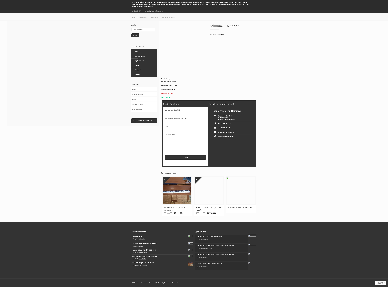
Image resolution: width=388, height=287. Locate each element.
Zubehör (137, 74)
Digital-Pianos (139, 61)
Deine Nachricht (170, 134)
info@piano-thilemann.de (155, 11)
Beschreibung (165, 79)
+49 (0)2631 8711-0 (224, 123)
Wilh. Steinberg (137, 109)
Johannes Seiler (137, 94)
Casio (134, 89)
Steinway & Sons (137, 104)
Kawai (134, 99)
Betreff (167, 126)
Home (133, 17)
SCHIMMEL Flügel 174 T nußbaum (174, 209)
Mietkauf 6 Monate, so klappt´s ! (240, 209)
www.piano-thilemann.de (226, 136)
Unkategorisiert (140, 56)
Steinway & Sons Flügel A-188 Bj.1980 (208, 209)
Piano (136, 52)
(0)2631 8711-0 (138, 11)
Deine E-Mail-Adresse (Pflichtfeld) (176, 118)
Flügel (137, 65)
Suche (135, 35)
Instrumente (143, 17)
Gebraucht (154, 17)
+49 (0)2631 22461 (224, 128)
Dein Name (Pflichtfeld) (172, 110)
